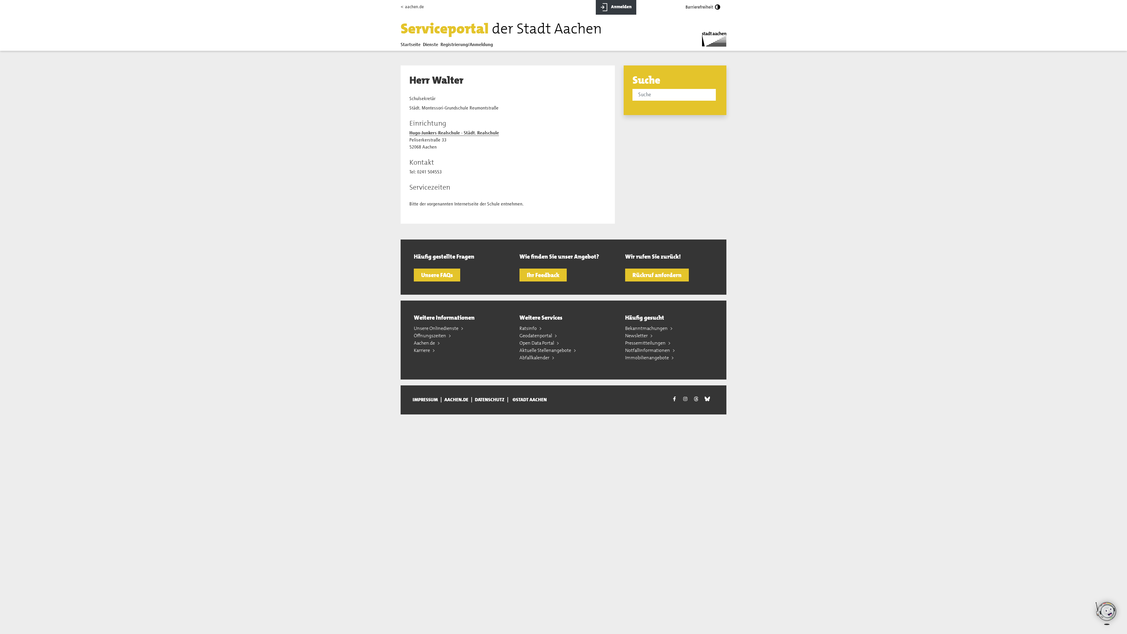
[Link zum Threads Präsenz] (696, 399)
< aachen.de (412, 7)
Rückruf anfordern (656, 275)
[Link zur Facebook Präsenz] (674, 400)
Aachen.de (425, 343)
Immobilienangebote (647, 358)
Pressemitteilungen (646, 343)
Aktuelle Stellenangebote (545, 350)
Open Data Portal (537, 343)
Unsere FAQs (437, 275)
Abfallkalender (534, 358)
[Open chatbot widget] (1106, 613)
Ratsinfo (528, 328)
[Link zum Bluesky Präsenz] (707, 399)
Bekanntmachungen (647, 328)
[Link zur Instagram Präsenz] (685, 399)
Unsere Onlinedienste (436, 328)
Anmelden (621, 7)
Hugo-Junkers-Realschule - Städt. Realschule (454, 133)
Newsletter (637, 336)
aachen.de (456, 399)
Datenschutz (490, 399)
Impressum (425, 399)
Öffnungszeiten (430, 336)
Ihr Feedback (543, 275)
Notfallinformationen (648, 350)
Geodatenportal (536, 336)
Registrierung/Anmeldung (467, 45)
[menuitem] (412, 46)
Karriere (422, 350)
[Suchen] (717, 95)
